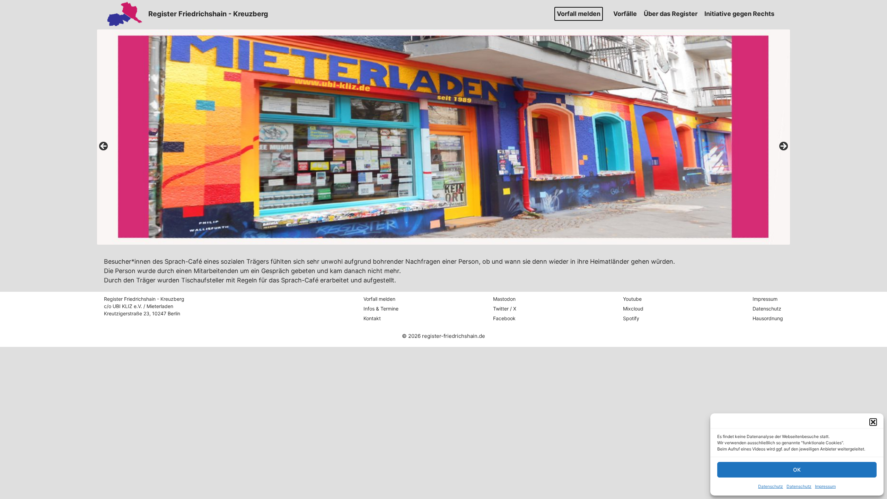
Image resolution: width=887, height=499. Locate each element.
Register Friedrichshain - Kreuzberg (208, 14)
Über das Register (670, 13)
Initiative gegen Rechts (739, 13)
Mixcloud (633, 309)
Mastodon (504, 299)
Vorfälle (625, 13)
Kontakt (372, 318)
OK (797, 469)
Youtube (632, 299)
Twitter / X (504, 309)
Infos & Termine (380, 309)
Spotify (631, 318)
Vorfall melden (578, 13)
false (104, 146)
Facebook (504, 318)
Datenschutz (770, 486)
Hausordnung (768, 318)
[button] (873, 422)
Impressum (825, 486)
